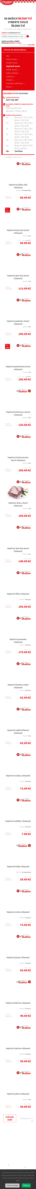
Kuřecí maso (18, 1134)
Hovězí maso (18, 1141)
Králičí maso (18, 1145)
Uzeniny (18, 1157)
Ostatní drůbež (18, 1150)
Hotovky (18, 1161)
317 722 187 (12, 99)
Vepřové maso (18, 1137)
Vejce (18, 1154)
